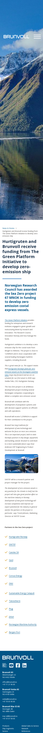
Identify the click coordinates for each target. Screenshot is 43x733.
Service (5, 731)
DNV (11, 583)
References (26, 731)
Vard (11, 560)
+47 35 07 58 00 (8, 718)
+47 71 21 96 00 (8, 684)
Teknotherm (14, 601)
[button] (37, 37)
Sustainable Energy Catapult (21, 593)
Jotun (11, 616)
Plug (11, 608)
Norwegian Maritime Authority (23, 624)
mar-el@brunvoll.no (9, 716)
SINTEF (12, 544)
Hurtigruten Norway (18, 536)
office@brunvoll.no (9, 682)
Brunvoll (13, 568)
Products (5, 726)
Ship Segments (8, 728)
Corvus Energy (15, 575)
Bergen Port (14, 632)
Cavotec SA (14, 552)
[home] (15, 36)
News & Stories (8, 228)
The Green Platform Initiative (16, 320)
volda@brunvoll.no (9, 699)
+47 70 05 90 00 (8, 701)
